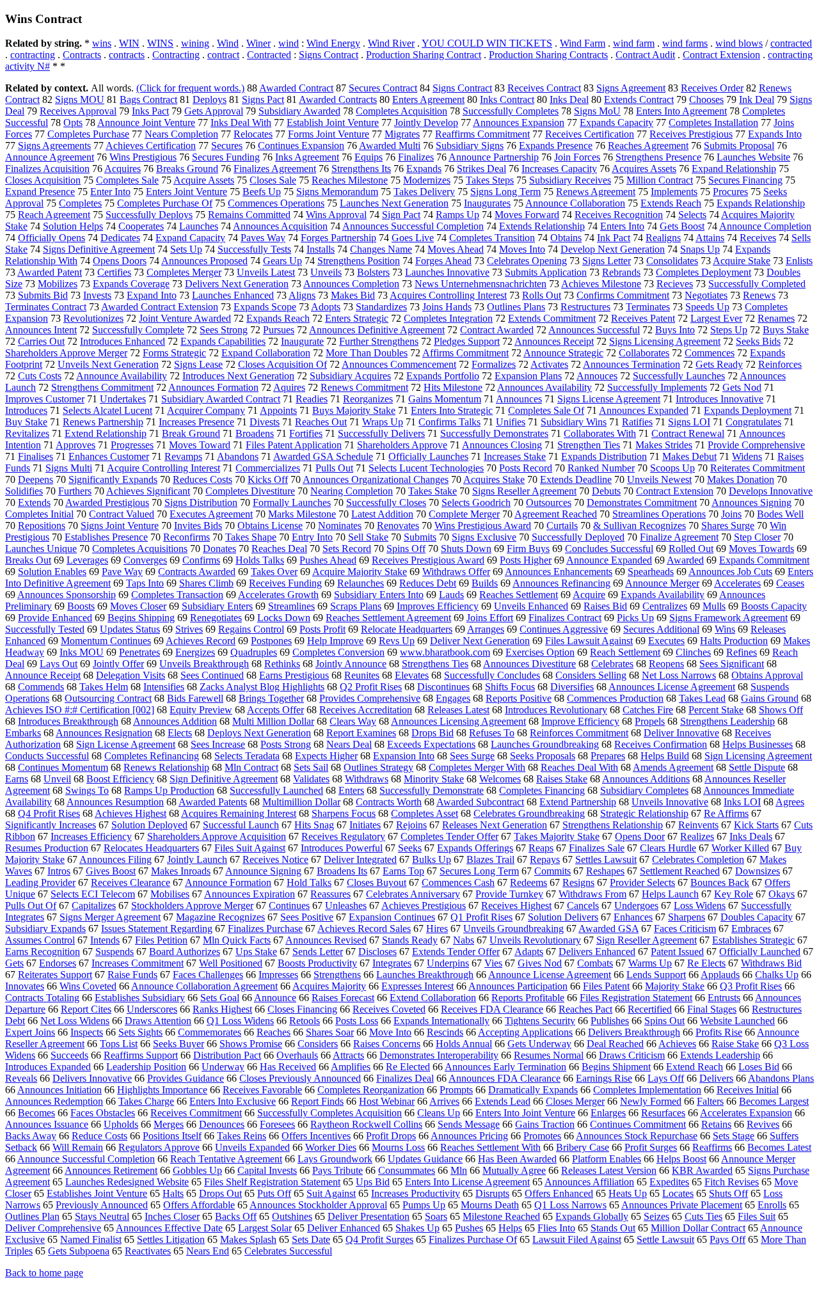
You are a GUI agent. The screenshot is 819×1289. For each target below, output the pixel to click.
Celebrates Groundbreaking (529, 813)
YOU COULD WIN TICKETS (487, 43)
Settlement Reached (680, 871)
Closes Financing (302, 1009)
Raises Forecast (343, 997)
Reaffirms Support (141, 1055)
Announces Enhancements (558, 571)
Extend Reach (694, 1066)
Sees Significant (731, 663)
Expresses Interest (417, 986)
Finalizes (416, 157)
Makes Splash (248, 1239)
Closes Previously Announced (300, 1078)
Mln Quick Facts (237, 940)
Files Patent (606, 986)
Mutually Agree (514, 1170)
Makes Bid (353, 295)
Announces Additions (646, 778)
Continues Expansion (301, 145)
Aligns (302, 295)
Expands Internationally (441, 1020)
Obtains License (270, 525)
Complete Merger (464, 514)
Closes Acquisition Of (282, 364)
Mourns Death (490, 1204)
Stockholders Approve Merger (192, 905)
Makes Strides (663, 444)
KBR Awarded (702, 1170)
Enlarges (608, 1112)
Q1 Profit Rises (481, 917)
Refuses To (491, 732)
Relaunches (360, 583)
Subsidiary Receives (570, 180)
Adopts (325, 306)
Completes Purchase (88, 134)
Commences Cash (458, 882)
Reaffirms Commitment (482, 134)
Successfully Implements (657, 387)
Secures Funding (226, 157)
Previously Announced (102, 1204)
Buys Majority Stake (353, 410)
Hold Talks (309, 882)
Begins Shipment (616, 1066)
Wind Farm (582, 43)
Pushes (469, 1227)
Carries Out (41, 341)
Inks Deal (569, 99)
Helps (510, 1227)
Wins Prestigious (143, 157)
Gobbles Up (197, 1170)
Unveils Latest (266, 272)
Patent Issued (677, 951)
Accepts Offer (275, 709)
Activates (549, 364)
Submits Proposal (739, 145)
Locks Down (283, 617)
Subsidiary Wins (574, 421)
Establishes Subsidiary (140, 997)
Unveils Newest (659, 479)
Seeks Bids (758, 341)
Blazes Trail (490, 859)
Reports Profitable (527, 997)
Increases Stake (515, 456)
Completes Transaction (177, 594)
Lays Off (666, 1078)
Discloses (377, 951)
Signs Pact (263, 99)
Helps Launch (670, 894)
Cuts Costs (39, 375)
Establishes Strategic (753, 940)
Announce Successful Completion (86, 1158)
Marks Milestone (302, 514)
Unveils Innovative (670, 801)
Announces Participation (518, 986)
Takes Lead (702, 698)
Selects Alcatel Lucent (107, 410)
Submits (420, 537)
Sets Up (186, 249)
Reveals (21, 1078)
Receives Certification (589, 134)
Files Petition (161, 940)
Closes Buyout (376, 882)
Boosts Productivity (317, 963)
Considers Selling (590, 675)
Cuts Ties (703, 1216)
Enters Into (622, 226)
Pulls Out (334, 468)
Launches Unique (41, 548)
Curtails (562, 525)
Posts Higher (526, 560)
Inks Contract (507, 99)
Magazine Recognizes (220, 917)
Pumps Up (423, 1204)
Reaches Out (321, 421)
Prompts (456, 1089)
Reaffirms (712, 1147)
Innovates (24, 986)
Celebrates (612, 663)
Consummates (406, 1170)
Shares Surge (727, 525)
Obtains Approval (767, 675)
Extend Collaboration (433, 997)
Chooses (706, 99)
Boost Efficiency (120, 778)
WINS (160, 43)
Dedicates (120, 237)
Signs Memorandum (337, 191)
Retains (716, 1124)
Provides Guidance (185, 1078)
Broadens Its (342, 871)
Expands (423, 168)
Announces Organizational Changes (376, 479)
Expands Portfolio (442, 375)
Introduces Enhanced (122, 341)
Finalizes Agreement (275, 168)
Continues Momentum (63, 767)
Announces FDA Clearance (505, 1078)
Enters (351, 790)
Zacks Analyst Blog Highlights (262, 686)
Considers (318, 1043)
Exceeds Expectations (431, 744)
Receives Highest (516, 905)
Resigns (578, 882)
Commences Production (615, 698)
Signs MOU (79, 99)
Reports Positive (519, 698)
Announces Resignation (104, 732)
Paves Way (263, 237)
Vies (493, 963)
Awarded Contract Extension (159, 306)
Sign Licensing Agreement (758, 755)
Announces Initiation (59, 1089)
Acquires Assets (644, 168)
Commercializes (267, 468)
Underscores (152, 1009)
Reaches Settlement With (490, 1147)
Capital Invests (267, 1170)
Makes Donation (740, 479)
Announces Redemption (54, 1101)
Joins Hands (447, 306)
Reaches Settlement (518, 594)
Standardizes (381, 306)
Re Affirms (726, 813)
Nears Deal (349, 744)
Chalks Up (777, 974)
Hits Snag (314, 824)
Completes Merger (184, 272)
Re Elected (408, 1066)
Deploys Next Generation (259, 732)
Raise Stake (735, 1043)
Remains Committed (249, 214)
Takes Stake (432, 491)
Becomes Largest (774, 1101)
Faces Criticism (685, 928)
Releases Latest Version (608, 1170)
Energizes (195, 652)
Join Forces (577, 157)
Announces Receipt (554, 341)
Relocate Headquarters (406, 629)
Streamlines (291, 606)
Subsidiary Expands (45, 928)
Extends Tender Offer (456, 951)
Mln (458, 1170)
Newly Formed (650, 1101)
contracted (791, 43)
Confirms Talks (449, 421)
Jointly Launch (197, 859)
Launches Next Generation (394, 203)
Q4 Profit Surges (379, 1239)
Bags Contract (148, 99)
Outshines (292, 1216)
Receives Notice (275, 859)
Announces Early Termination (505, 1066)
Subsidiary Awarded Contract (220, 398)
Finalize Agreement (679, 537)
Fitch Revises (731, 1181)
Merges (169, 1124)
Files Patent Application (294, 444)
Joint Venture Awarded (185, 318)
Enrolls (772, 1204)
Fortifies (305, 433)
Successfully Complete (138, 329)
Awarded (685, 560)
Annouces (596, 375)
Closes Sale (273, 180)
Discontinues (443, 686)
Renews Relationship (166, 767)
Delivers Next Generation (237, 283)
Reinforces (780, 364)
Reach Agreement (54, 214)
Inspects (86, 1032)
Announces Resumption (115, 801)
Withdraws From (592, 894)
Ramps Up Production (169, 790)
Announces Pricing (469, 1135)
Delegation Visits (130, 675)
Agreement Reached (555, 514)
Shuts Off (728, 1193)
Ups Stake (256, 951)
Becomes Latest (779, 1147)
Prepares (608, 755)
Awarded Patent (49, 272)
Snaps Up (700, 249)
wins (101, 43)
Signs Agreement (630, 88)
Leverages (87, 560)
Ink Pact (613, 237)
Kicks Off (268, 479)
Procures (730, 191)
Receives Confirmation (660, 744)
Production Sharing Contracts (548, 54)
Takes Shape (250, 537)
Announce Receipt (43, 675)
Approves (75, 444)
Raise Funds (132, 974)
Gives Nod (540, 963)
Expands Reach (278, 318)
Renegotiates (216, 617)
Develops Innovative (771, 491)
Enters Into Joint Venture (525, 1112)
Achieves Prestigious (423, 905)
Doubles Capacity (756, 917)
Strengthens (337, 974)
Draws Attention (158, 1020)
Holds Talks (259, 560)
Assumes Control (40, 940)
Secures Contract (383, 88)
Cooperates (141, 226)
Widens (747, 456)
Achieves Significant (148, 491)
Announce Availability (121, 375)
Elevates (412, 675)
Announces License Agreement (671, 686)
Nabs (463, 940)
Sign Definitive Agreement (224, 778)
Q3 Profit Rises (751, 986)
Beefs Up (262, 191)
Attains (710, 237)
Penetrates (139, 652)
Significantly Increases (50, 824)
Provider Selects (642, 882)
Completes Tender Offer (449, 836)
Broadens (254, 433)
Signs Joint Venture (120, 525)
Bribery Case (582, 1147)
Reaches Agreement (648, 145)
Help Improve (335, 640)
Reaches (273, 1032)
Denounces (221, 1124)
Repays (545, 859)
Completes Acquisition (401, 111)
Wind (228, 43)
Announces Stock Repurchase (636, 1135)
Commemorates (209, 1032)
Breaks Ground (187, 168)
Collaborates (644, 352)
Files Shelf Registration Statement (272, 1181)
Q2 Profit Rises (371, 686)
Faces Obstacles (102, 1112)
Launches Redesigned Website (127, 1181)
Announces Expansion (518, 122)
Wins (725, 629)
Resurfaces (663, 1112)
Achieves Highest (130, 813)
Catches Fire (648, 709)
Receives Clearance (130, 882)
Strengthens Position (358, 260)
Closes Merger (575, 1101)
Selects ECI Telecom (93, 894)
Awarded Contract (296, 88)
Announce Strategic (563, 352)
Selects (692, 214)
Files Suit (756, 1216)
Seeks (410, 847)
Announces (519, 398)
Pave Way (122, 571)
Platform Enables (606, 1158)
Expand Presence (40, 191)
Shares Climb (206, 583)
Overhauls (297, 1055)
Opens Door (640, 836)
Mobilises (169, 894)
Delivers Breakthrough (634, 1032)
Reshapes (605, 871)
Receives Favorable (262, 1089)
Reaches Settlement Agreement (388, 617)
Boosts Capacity (774, 606)
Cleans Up (438, 1112)
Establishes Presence (106, 537)
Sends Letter (317, 951)
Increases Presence (196, 421)
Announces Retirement (111, 1170)
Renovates (398, 525)
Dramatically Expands (533, 1089)
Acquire (589, 594)
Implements (674, 191)
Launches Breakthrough (424, 974)
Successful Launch (241, 824)
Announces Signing (751, 502)
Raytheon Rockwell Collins (366, 1124)
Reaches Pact (585, 1009)
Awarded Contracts (338, 99)
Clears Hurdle (668, 847)
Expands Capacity (616, 122)
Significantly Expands (112, 479)
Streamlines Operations (659, 514)
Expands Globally (591, 1216)
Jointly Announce (350, 663)
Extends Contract (639, 99)
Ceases (790, 583)
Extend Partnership (577, 801)
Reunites (361, 675)
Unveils (326, 272)
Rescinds (445, 1032)
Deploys (210, 99)
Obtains (566, 237)
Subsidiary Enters (217, 606)
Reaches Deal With (579, 767)
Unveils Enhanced (531, 606)
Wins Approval (336, 214)
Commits (552, 871)
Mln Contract (251, 767)
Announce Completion (765, 226)
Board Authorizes (184, 951)
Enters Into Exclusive (232, 1101)
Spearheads (651, 571)
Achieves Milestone (601, 283)
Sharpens (686, 917)
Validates (311, 778)
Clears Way (353, 721)
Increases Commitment (137, 963)
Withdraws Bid (771, 963)
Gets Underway (539, 1043)
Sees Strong (224, 329)
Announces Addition (175, 721)
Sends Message (469, 1124)
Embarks (23, 732)
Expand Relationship (734, 168)
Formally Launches (292, 502)
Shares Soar (330, 1032)
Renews (759, 295)
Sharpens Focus (344, 813)
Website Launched (737, 1020)
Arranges (485, 629)
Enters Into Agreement (681, 111)
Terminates (648, 306)
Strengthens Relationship (612, 824)
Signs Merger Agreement (110, 917)
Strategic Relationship (644, 813)
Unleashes (346, 905)
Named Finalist (91, 1239)
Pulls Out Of (30, 905)
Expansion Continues (392, 917)
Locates (678, 1193)
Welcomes (500, 778)
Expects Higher (326, 755)
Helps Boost (681, 1158)
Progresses (132, 444)
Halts (173, 1193)
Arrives (444, 1101)
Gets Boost (682, 226)
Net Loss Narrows (679, 675)
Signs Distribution (200, 502)
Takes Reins (241, 1135)
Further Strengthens (378, 341)
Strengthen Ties (588, 444)
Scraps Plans (355, 606)
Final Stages (711, 1009)
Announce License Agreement (549, 974)
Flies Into (556, 1227)
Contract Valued (121, 514)
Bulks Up (431, 859)
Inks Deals (750, 836)
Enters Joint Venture (186, 191)
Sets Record (346, 548)
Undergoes (636, 905)
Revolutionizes (93, 318)
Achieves (677, 1043)
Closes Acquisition (43, 180)
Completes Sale (127, 180)
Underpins (448, 963)
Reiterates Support (55, 974)
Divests (265, 421)
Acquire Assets (203, 180)
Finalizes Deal (405, 1078)
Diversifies (572, 686)
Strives (189, 629)
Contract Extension (721, 54)
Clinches (693, 652)
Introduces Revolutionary (556, 709)
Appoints (278, 410)
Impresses (278, 974)
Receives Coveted (389, 1009)
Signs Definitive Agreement (99, 249)
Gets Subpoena (78, 1251)
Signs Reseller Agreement (524, 491)
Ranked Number (601, 468)
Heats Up (627, 1193)
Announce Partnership (494, 157)
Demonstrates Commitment (642, 502)
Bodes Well (780, 514)
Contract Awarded (497, 329)
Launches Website (753, 157)
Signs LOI (689, 421)
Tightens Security (540, 1020)
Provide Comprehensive (756, 444)
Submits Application (546, 272)
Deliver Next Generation (480, 640)
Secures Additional (661, 629)
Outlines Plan (32, 1216)
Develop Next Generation (613, 249)
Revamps (183, 456)
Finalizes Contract (565, 617)
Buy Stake (26, 421)
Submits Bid (43, 295)
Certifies (114, 272)
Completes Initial (39, 514)
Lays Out (58, 663)
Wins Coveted (88, 986)
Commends (41, 686)
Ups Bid (373, 1181)
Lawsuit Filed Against (576, 1239)
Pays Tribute (337, 1170)
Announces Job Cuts (730, 571)
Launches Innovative (447, 272)
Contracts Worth (389, 801)
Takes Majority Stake (557, 836)
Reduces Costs (202, 479)
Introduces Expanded (48, 1066)
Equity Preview (201, 709)
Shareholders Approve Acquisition (216, 836)
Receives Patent (643, 318)
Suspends (114, 951)
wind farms (685, 43)
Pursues (278, 329)
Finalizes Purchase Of (473, 1239)
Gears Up (282, 260)
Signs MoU (597, 111)
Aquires (289, 387)
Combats (595, 963)
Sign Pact (401, 214)
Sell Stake (368, 537)
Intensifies (163, 686)
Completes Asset (424, 813)
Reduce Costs (99, 1135)
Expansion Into (403, 755)
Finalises (35, 456)
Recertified (650, 1009)
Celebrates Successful (288, 1251)
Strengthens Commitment (102, 387)
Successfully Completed (757, 283)
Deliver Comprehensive (53, 1227)
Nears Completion (181, 134)
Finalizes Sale (596, 847)
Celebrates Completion (698, 859)
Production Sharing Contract (423, 54)
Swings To (87, 790)
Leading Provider (40, 882)
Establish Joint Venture (333, 122)
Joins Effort (489, 617)
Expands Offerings (475, 847)
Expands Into (775, 134)
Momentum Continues (106, 640)
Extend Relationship (106, 433)
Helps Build (664, 755)
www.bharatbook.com (445, 652)
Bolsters (373, 272)
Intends (105, 940)
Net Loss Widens (74, 1020)
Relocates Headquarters (151, 847)
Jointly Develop (426, 122)
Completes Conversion (338, 652)
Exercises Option (540, 652)
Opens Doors (120, 260)
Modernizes (426, 180)
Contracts (82, 54)
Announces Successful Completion (413, 226)
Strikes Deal (481, 168)
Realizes (697, 836)
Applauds (720, 974)
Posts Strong (285, 744)
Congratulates (753, 421)
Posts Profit (322, 629)
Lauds (451, 594)
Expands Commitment (764, 560)
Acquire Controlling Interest (163, 468)
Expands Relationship (761, 203)
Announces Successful (594, 329)
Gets (14, 963)
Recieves (674, 283)
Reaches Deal (279, 548)
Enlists (799, 260)
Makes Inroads (181, 871)
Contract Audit (645, 54)
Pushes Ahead (327, 560)
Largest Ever (716, 318)
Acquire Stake (741, 260)
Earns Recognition (42, 951)
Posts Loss (356, 1020)
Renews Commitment (364, 387)
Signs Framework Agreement (728, 617)
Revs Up (397, 640)
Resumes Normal (549, 1055)
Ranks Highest (222, 1009)
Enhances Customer (108, 456)
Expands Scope (265, 306)
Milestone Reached (501, 1216)
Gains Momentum (444, 398)
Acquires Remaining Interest (238, 813)
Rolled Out (691, 548)
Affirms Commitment (465, 352)
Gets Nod (741, 387)
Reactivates (148, 1251)
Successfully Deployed (578, 537)
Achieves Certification (151, 145)
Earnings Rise (604, 1078)
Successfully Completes (511, 111)
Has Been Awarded (517, 1158)
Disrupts (492, 1193)
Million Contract (659, 180)
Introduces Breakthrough (68, 721)
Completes (80, 203)
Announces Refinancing (561, 583)
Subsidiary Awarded (299, 111)
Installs (320, 249)
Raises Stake (561, 778)
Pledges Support (467, 341)
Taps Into (145, 583)
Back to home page (44, 1272)
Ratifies (637, 421)
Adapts (528, 951)
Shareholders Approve (402, 444)
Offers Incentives (316, 1135)
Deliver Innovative (681, 732)
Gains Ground (770, 698)
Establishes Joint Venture (97, 1193)
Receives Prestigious (691, 134)
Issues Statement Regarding (156, 928)
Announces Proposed (204, 260)
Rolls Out (541, 295)
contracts (127, 54)
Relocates (253, 134)
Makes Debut (689, 456)
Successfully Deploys (149, 214)
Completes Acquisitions (139, 548)
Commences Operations (276, 203)
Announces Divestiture (529, 663)
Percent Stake (715, 709)
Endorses (57, 963)
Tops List (119, 1043)
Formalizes (494, 364)
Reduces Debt (427, 583)
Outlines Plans (516, 306)
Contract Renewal (687, 433)
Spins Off (405, 548)
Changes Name (381, 249)
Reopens (666, 663)
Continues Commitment (638, 1124)
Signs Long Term (505, 191)
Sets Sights (140, 1032)
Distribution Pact (227, 1055)
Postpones (271, 640)
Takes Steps (490, 180)
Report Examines (361, 732)
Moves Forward (527, 214)
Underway (223, 1066)
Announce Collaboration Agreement (204, 986)
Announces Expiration (249, 894)
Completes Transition (492, 237)
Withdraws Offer (456, 571)
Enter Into (110, 191)
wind (288, 43)
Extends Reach (670, 203)
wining (195, 43)
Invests (97, 295)
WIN (129, 43)
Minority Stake (434, 778)
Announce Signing (263, 871)
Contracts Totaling (42, 997)
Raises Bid (605, 606)
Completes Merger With (477, 767)
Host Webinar (387, 1101)
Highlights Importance (162, 1089)
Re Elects (706, 963)
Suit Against (331, 1193)
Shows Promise (250, 1043)
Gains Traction (545, 1124)
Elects (180, 732)
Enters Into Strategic (452, 410)
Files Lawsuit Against (589, 640)
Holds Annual (464, 1043)
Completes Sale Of (546, 410)
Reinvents (698, 824)
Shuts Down (466, 548)
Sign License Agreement (125, 744)
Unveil (57, 778)
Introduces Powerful (342, 847)
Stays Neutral (102, 1216)
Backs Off (236, 1216)
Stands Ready (410, 940)
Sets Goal (219, 997)
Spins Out (664, 1020)
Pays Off (727, 1239)
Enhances (633, 917)
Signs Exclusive (484, 537)
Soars (436, 1216)
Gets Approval (213, 111)
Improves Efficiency (438, 606)
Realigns (663, 237)
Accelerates (737, 583)
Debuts (606, 491)
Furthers (74, 491)
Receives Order (712, 88)
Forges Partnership (338, 237)
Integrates (391, 963)
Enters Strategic (356, 318)
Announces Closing (502, 444)
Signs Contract (328, 54)
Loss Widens (700, 905)
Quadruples (253, 652)
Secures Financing (745, 180)
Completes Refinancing (151, 755)
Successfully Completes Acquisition (329, 1112)
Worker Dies (330, 1147)
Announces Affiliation (589, 1181)
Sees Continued (212, 675)
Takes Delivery (424, 191)
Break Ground (191, 433)
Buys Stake (786, 329)
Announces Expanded (643, 410)
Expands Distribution (604, 456)
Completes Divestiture (250, 491)
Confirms (201, 560)
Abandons (237, 456)
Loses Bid (758, 1066)
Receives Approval (78, 111)
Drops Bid (432, 732)
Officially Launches (428, 456)
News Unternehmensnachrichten (480, 283)
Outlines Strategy (378, 767)
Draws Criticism (632, 1055)
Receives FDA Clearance (492, 1009)
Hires (437, 928)
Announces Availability (544, 387)
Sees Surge (472, 755)
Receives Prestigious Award (428, 560)
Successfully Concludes (492, 675)
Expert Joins (30, 1032)
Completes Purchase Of (164, 203)
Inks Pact (150, 111)
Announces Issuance (46, 1124)
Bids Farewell (195, 698)
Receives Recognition (619, 214)
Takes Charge (146, 1101)
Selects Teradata (247, 755)
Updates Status (130, 629)
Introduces (26, 410)
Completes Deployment (703, 272)
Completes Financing (542, 790)
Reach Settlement (625, 652)
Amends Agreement (673, 767)
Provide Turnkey (509, 894)
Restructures (585, 306)
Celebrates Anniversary (413, 894)
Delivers (716, 1078)
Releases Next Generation (494, 824)
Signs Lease (198, 364)
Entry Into (312, 537)
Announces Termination (631, 364)
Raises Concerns (386, 1043)
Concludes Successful (609, 548)
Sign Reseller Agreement (646, 940)
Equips (368, 157)
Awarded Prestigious (107, 502)
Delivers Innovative (92, 1078)
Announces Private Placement (681, 1204)
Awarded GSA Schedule (323, 456)
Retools (304, 1020)
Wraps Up (382, 421)
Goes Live (413, 237)
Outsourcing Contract (108, 698)
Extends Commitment (552, 318)
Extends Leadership (720, 1055)
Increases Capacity (559, 168)
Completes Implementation (647, 1089)
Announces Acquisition (280, 226)
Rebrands (621, 272)
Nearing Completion (351, 491)
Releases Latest (458, 709)
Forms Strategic (174, 352)
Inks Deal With (241, 122)
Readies (312, 398)
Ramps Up (457, 214)
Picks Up (635, 617)
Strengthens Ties (435, 663)
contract (223, 54)
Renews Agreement (595, 191)
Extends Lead (502, 1101)
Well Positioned (230, 963)
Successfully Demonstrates (494, 433)
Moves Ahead (455, 249)
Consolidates (672, 260)
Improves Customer (44, 398)
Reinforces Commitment (579, 732)
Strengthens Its (361, 168)
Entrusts (724, 997)
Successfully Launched (276, 790)
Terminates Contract (45, 306)
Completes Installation (713, 122)
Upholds (121, 1124)
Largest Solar (265, 1227)
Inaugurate (302, 341)
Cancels (583, 905)
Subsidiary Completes (644, 790)
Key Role (733, 894)
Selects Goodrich (476, 502)
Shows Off (781, 709)
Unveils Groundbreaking (513, 928)
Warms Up (650, 963)
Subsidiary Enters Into (379, 594)
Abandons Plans (781, 1078)
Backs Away (30, 1135)
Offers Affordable (199, 1204)
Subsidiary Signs (470, 145)
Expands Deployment (747, 410)
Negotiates (706, 295)
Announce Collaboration (575, 203)
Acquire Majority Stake (359, 571)
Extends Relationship (542, 226)
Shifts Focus (510, 686)
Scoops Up (672, 468)
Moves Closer (138, 606)
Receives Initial (748, 1089)
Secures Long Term (479, 871)
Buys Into (675, 329)
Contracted (269, 54)
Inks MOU (82, 652)
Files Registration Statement (636, 997)
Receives (758, 237)
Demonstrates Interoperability (438, 1055)
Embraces (751, 928)
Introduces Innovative (719, 398)
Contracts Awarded (196, 571)
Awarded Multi (389, 145)
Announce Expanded (609, 560)
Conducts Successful (47, 755)
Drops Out (220, 1193)
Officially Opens (51, 237)
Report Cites (86, 1009)
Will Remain (77, 1147)
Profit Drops (391, 1135)
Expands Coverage (131, 283)
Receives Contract (544, 88)
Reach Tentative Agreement (226, 1158)
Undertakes (123, 398)
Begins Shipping (141, 617)
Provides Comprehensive (369, 698)
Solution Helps (73, 226)
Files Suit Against (249, 847)
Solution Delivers (563, 917)
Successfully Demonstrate (431, 790)
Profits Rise (719, 1032)
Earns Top (403, 871)
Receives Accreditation (365, 709)
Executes (666, 640)
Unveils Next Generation (108, 364)
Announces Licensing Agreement (458, 721)
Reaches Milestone (350, 180)
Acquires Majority (329, 986)
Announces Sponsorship (66, 594)
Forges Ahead (443, 260)
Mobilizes (57, 283)
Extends (34, 502)
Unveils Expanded (252, 1147)
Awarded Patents (213, 801)
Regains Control (251, 629)
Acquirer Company (206, 410)
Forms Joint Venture (328, 134)
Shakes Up (417, 1227)
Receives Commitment (196, 1112)
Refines (741, 652)
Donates (219, 548)
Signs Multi (68, 468)
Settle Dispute (757, 767)
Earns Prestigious (294, 675)
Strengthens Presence (658, 157)
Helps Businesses (757, 744)
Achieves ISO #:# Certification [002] (79, 709)
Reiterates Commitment (757, 468)
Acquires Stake (494, 479)
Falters (710, 1101)
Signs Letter (606, 260)
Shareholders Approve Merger (66, 352)
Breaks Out (28, 560)
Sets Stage (733, 1135)
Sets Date (311, 1239)
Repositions (41, 525)
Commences (710, 352)
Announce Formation (228, 882)
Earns (16, 778)
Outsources (548, 502)
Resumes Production (46, 847)
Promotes (542, 1135)
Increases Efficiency (91, 836)
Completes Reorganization (370, 1089)
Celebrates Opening (527, 260)
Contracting (176, 54)
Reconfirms (186, 537)
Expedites (669, 1181)
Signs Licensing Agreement (664, 341)
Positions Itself (172, 1135)
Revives (763, 1124)
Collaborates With (600, 433)
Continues (289, 905)
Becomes (36, 1112)
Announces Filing (115, 859)
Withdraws (366, 778)
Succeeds (69, 1055)
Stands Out (613, 1227)
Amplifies (350, 1066)
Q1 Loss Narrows (570, 1204)
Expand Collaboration (265, 352)
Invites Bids (198, 525)
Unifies (510, 421)
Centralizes (664, 606)
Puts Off (274, 1193)
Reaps (541, 847)
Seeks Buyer (178, 1043)
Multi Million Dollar (273, 721)
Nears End (207, 1251)
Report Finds (317, 1101)
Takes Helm (103, 686)
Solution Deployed (149, 824)
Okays (781, 894)
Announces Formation (213, 387)
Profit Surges (650, 1147)
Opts (73, 122)
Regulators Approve (159, 1147)
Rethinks (282, 663)
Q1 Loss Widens (240, 1020)
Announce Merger (662, 583)
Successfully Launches (679, 375)
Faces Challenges (208, 974)
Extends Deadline (576, 479)
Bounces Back (719, 882)
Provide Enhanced (55, 617)
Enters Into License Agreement (467, 1181)
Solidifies (24, 491)
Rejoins (411, 824)
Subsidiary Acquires (350, 375)
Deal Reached (615, 1043)
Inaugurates (487, 203)
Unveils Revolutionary (535, 940)
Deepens (35, 479)
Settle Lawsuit (665, 1239)
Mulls (714, 606)
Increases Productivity (415, 1193)
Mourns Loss (398, 1147)
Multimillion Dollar (301, 801)
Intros (58, 871)
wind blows (739, 43)
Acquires (122, 168)
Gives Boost (111, 871)
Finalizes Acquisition (47, 168)
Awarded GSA (608, 928)
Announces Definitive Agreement (377, 329)
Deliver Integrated (360, 859)
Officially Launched (759, 951)
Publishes (610, 1020)
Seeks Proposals (542, 755)
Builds (485, 583)
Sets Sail (311, 767)
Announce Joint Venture (146, 122)
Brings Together (271, 698)
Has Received (288, 1066)
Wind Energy (333, 43)
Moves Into (522, 249)
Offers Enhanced (559, 1193)
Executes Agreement (211, 514)
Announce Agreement (49, 157)
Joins (731, 514)
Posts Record (525, 468)
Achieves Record (200, 640)
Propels (650, 721)
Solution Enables (52, 571)
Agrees (789, 801)
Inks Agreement (307, 157)
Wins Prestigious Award (482, 525)
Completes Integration (448, 318)
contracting (32, 54)
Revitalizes (27, 433)
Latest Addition (382, 514)
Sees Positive (306, 917)
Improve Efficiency (580, 721)
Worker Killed (740, 847)
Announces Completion (351, 283)
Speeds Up (707, 306)
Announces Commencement (399, 364)
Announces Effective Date (169, 1227)
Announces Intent (41, 329)
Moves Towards (761, 548)
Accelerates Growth (278, 594)
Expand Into (152, 295)
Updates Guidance (425, 1158)
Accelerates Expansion (746, 1112)
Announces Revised (326, 940)
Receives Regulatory (343, 836)
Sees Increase (218, 744)
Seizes (656, 1216)
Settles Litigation (171, 1239)
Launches (198, 226)
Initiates (365, 824)
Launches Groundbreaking (545, 744)
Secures (227, 145)
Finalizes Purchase (265, 928)
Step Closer (757, 537)
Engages (453, 698)
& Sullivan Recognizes (639, 525)
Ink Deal (756, 99)
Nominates (340, 525)
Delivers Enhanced (597, 951)
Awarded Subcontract (480, 801)
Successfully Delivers (381, 433)
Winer (258, 43)
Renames (776, 318)
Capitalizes (94, 905)
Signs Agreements (54, 145)
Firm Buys (528, 548)
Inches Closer (172, 1216)
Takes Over (274, 571)
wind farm (634, 43)
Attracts (348, 1055)
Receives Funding (285, 583)
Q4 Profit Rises (49, 813)
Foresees (277, 1124)
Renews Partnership (103, 421)
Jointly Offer (118, 663)
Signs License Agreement (608, 398)
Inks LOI (742, 801)
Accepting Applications (525, 1032)
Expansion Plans (528, 375)
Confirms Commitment (622, 295)
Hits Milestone (453, 387)
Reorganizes (368, 398)
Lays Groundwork (335, 1158)
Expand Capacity (190, 237)
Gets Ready (719, 364)
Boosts (81, 606)
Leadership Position (146, 1066)
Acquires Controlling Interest (448, 295)
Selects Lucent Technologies (426, 468)
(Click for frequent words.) (190, 88)
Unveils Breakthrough (204, 663)
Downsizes (757, 871)
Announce (275, 997)
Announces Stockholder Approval (318, 1204)
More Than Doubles (367, 352)
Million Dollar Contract (698, 1227)
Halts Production (734, 640)
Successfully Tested (44, 629)
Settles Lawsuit (606, 859)
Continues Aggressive (564, 629)
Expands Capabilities (223, 341)
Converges (145, 560)
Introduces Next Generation (238, 375)
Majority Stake (674, 986)
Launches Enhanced (233, 295)
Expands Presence (555, 145)
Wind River (391, 43)
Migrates (402, 134)
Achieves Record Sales (364, 928)
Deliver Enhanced (343, 1227)
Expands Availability (662, 594)
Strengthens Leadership (727, 721)
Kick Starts (756, 824)
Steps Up (728, 329)
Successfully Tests (254, 249)
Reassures (330, 894)
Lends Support (656, 974)
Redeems (528, 882)
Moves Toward (199, 444)
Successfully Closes (386, 502)
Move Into (390, 1032)
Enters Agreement (428, 99)
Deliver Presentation (369, 1216)
